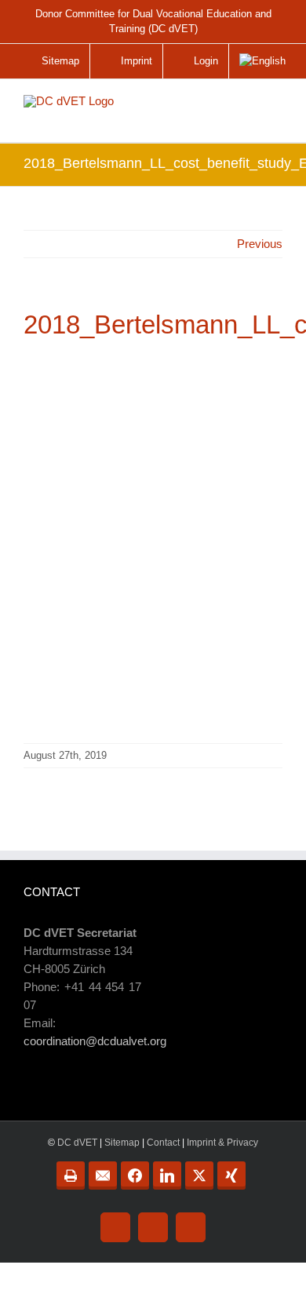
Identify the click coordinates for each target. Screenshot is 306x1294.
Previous (259, 243)
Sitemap (122, 1142)
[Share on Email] (103, 1175)
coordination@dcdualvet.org (95, 1041)
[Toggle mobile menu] (271, 112)
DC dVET (77, 1142)
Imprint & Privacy (222, 1142)
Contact (163, 1142)
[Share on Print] (70, 1175)
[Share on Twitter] (199, 1175)
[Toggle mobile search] (238, 106)
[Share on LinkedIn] (167, 1175)
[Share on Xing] (231, 1175)
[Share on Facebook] (135, 1175)
